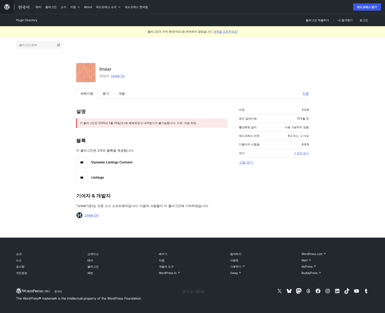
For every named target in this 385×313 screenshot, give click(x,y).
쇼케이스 (93, 254)
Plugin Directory (26, 20)
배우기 (163, 254)
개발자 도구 (166, 266)
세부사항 (86, 93)
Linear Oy (118, 76)
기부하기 (237, 266)
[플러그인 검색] (59, 45)
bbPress (309, 266)
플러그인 (93, 266)
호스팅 (20, 266)
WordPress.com (314, 254)
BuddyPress (311, 273)
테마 (90, 260)
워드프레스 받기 (367, 7)
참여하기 (235, 254)
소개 (19, 254)
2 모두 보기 (301, 153)
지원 (305, 93)
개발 (122, 93)
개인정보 (21, 273)
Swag (235, 273)
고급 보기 (246, 162)
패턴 (90, 273)
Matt (306, 260)
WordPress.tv (169, 273)
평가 (106, 93)
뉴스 (19, 260)
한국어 (58, 291)
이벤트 (234, 260)
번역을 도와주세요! (226, 31)
